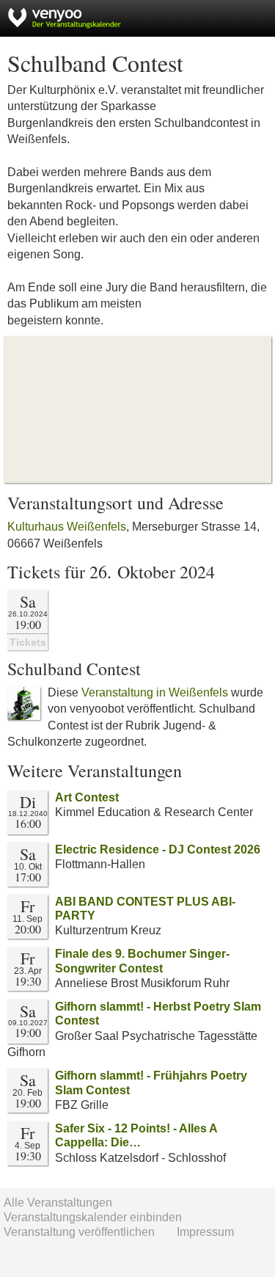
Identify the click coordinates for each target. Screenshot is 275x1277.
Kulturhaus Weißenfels (66, 526)
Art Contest (87, 797)
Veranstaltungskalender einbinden (93, 1217)
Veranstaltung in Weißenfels (154, 692)
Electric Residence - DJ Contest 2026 (157, 849)
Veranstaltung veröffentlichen (79, 1232)
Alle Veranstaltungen (58, 1202)
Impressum (205, 1232)
